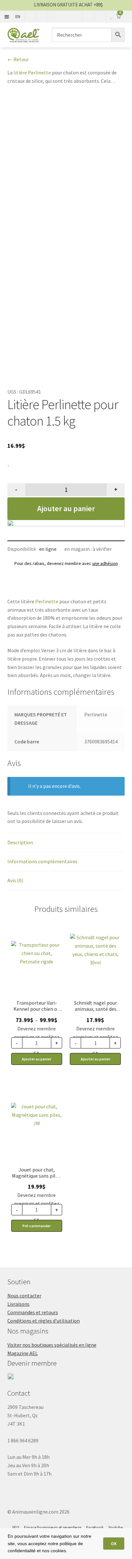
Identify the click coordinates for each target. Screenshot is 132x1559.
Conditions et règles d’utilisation (43, 1320)
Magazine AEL (22, 1353)
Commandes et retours (32, 1312)
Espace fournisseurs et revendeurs (52, 1527)
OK (114, 1543)
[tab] (66, 842)
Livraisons (18, 1304)
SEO (15, 1527)
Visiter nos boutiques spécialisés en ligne (51, 1345)
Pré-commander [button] (36, 1225)
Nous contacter (24, 1295)
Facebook (94, 1527)
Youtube (115, 1527)
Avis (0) (15, 880)
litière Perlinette (32, 72)
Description (20, 842)
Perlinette (46, 601)
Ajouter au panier (66, 508)
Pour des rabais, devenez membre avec (66, 563)
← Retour (18, 59)
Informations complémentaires (42, 861)
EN (17, 16)
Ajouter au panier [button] (95, 1059)
